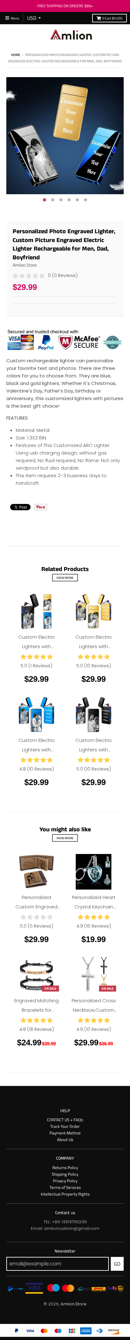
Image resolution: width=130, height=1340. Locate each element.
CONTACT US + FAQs (65, 1120)
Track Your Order (65, 1126)
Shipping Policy (65, 1174)
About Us (65, 1139)
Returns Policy (65, 1167)
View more (65, 577)
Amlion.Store (25, 265)
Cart (112, 18)
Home (15, 54)
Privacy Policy (65, 1181)
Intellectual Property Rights (65, 1194)
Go (117, 1264)
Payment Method (65, 1133)
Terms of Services (65, 1187)
